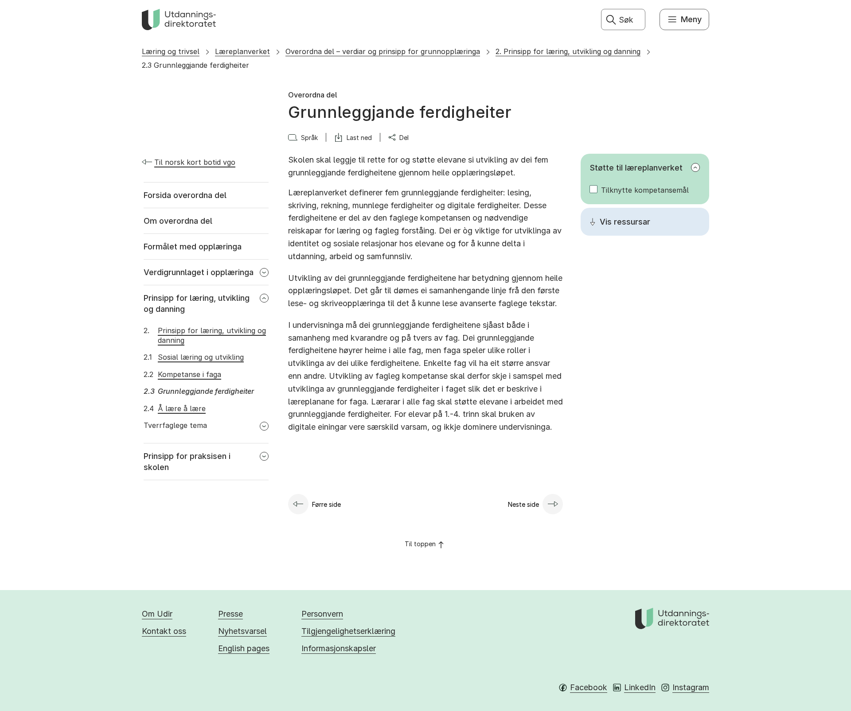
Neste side (523, 504)
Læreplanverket (242, 51)
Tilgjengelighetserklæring (348, 631)
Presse (230, 613)
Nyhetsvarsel (242, 631)
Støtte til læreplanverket (636, 167)
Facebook (588, 687)
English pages (243, 648)
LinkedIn (640, 687)
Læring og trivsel (170, 51)
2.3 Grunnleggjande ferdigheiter (195, 65)
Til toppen (420, 544)
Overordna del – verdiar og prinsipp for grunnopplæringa (382, 51)
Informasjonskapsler (338, 648)
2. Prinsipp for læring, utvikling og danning (568, 51)
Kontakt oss (164, 631)
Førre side (326, 504)
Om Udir (157, 613)
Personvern (322, 613)
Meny (691, 19)
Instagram (690, 687)
